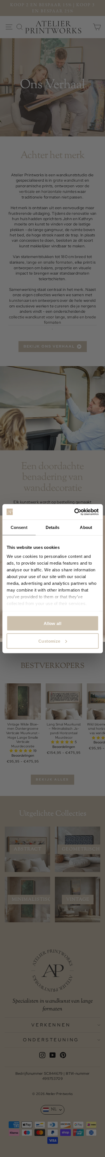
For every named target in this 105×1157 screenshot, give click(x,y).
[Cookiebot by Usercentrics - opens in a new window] (75, 511)
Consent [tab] (19, 527)
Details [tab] (52, 527)
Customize (49, 640)
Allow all (52, 623)
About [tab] (86, 527)
